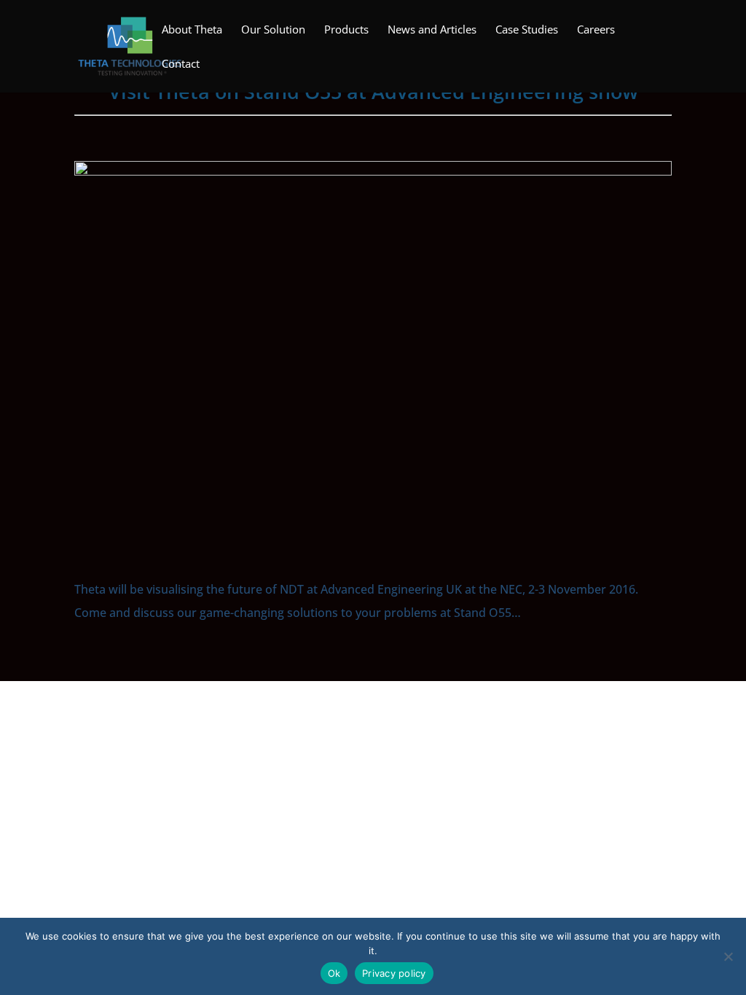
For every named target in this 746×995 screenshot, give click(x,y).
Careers (596, 30)
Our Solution (273, 30)
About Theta (192, 30)
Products (346, 30)
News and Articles (432, 30)
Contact (181, 64)
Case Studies (526, 30)
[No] (728, 956)
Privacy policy (394, 973)
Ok (334, 973)
